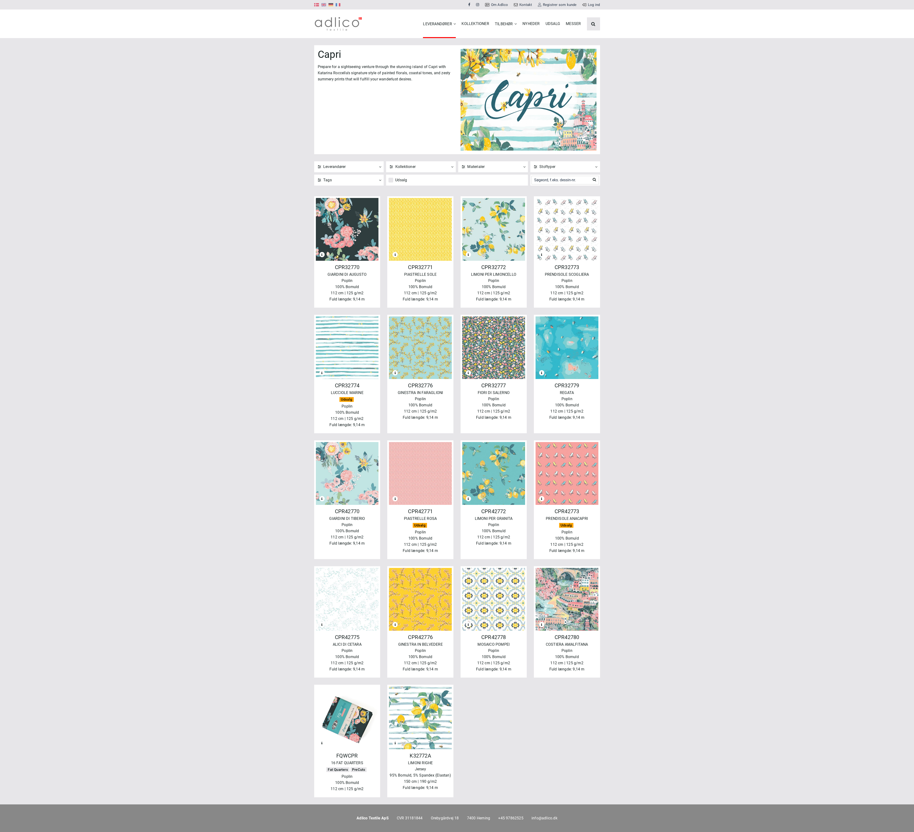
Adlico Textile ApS (373, 818)
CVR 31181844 (409, 818)
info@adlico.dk (544, 818)
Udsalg (401, 180)
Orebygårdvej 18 (445, 818)
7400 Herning (478, 818)
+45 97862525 (510, 818)
